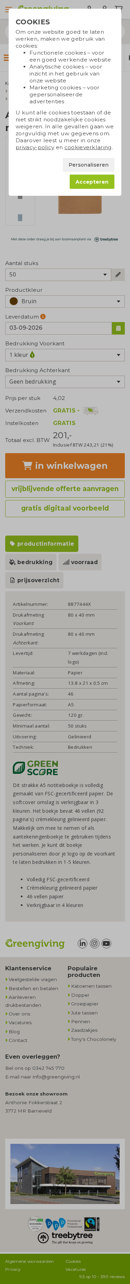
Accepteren (92, 182)
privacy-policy (35, 147)
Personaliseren (89, 165)
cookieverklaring (88, 147)
